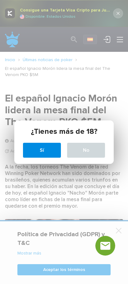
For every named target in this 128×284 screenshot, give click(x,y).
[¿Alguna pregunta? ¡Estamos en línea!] (105, 246)
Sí (42, 150)
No (86, 150)
